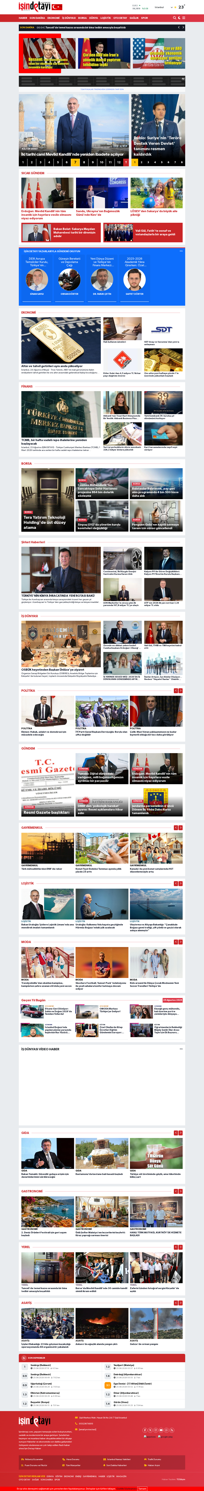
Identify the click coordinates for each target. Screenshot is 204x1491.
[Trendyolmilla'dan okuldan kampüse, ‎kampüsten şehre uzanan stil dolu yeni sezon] (47, 962)
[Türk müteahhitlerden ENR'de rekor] (47, 848)
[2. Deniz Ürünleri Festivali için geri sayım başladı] (47, 1212)
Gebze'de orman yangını (144, 1344)
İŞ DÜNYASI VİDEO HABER (40, 1049)
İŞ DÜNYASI (69, 18)
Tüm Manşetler (73, 1465)
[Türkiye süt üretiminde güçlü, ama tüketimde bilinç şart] (156, 1153)
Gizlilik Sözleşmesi (126, 1489)
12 (119, 162)
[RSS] (171, 1430)
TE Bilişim (181, 1479)
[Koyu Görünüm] (179, 18)
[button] (179, 28)
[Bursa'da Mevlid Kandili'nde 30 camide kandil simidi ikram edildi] (102, 1267)
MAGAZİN (121, 1476)
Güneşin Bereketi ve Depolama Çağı (69, 262)
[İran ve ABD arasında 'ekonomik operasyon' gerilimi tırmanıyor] (159, 53)
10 (101, 162)
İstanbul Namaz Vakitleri (119, 1459)
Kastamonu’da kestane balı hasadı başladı (99, 1174)
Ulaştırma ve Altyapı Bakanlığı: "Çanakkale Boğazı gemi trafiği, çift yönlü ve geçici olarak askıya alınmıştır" (155, 927)
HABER (23, 18)
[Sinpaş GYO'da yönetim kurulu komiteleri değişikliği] (102, 516)
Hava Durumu (72, 1459)
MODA (25, 980)
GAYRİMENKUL (29, 865)
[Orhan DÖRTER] (69, 279)
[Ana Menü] (183, 18)
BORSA (82, 18)
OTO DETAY (120, 18)
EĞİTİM (59, 1476)
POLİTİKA (26, 728)
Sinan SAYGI (37, 294)
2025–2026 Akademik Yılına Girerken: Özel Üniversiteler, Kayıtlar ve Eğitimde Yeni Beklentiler (134, 262)
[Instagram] (155, 1430)
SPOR (144, 18)
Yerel (24, 1285)
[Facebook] (144, 1430)
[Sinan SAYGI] (37, 279)
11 (110, 162)
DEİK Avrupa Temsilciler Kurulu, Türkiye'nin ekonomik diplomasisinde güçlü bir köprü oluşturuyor (36, 262)
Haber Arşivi (154, 1465)
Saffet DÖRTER (134, 294)
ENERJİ (78, 1476)
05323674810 (86, 1424)
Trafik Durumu (154, 1459)
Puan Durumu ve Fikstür (36, 1465)
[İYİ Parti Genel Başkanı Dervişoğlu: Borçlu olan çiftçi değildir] (102, 711)
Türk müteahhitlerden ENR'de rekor (41, 869)
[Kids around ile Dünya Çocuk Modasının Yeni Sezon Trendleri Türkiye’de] (156, 962)
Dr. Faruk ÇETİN (102, 294)
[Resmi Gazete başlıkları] (47, 785)
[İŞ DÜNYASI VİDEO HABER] (181, 1049)
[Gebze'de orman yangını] (156, 1323)
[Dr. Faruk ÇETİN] (102, 279)
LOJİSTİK (106, 18)
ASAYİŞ (25, 1341)
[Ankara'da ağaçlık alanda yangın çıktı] (102, 1323)
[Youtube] (161, 1430)
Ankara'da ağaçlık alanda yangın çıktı (96, 1344)
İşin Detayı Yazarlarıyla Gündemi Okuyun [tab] (52, 251)
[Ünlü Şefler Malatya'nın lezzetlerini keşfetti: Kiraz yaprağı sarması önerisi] (102, 1212)
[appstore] (149, 1437)
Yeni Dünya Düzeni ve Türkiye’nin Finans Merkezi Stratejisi (102, 262)
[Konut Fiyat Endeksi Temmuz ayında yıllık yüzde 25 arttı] (102, 848)
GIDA (24, 1170)
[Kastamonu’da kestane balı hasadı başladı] (102, 1153)
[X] (150, 1430)
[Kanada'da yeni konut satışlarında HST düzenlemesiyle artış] (156, 848)
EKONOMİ (53, 18)
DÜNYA (93, 18)
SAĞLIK (134, 18)
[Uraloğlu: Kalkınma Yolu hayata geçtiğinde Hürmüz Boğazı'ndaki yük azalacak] (102, 904)
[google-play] (165, 1437)
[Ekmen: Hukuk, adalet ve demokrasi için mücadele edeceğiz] (47, 711)
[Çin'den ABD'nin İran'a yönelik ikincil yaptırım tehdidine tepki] (104, 53)
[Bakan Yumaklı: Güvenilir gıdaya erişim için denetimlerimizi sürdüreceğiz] (47, 1153)
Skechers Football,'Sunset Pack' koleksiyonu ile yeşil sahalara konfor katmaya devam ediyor (101, 986)
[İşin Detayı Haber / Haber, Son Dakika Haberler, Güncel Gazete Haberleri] (40, 7)
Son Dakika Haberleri (116, 1465)
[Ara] (175, 18)
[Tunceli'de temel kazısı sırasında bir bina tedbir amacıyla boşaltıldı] (47, 1267)
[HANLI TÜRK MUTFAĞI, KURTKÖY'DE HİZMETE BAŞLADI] (156, 1212)
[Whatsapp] (166, 1430)
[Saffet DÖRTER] (134, 279)
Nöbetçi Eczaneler (34, 1459)
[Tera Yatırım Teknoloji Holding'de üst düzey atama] (47, 500)
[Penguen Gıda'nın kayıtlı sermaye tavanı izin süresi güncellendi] (156, 516)
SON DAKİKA (37, 18)
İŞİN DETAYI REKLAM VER (32, 1476)
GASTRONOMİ (29, 1229)
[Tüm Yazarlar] (181, 251)
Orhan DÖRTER (69, 294)
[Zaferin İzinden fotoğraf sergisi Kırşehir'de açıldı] (156, 1267)
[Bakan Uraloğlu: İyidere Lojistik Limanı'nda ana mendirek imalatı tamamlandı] (47, 904)
